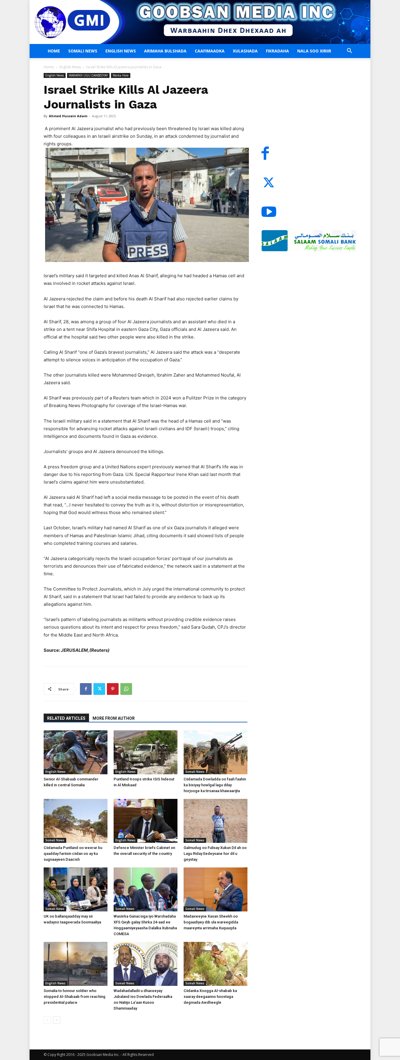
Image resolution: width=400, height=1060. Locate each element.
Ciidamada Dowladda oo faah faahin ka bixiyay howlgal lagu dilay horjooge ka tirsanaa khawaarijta (215, 785)
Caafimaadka (210, 51)
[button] (349, 51)
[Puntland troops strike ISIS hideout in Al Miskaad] (145, 752)
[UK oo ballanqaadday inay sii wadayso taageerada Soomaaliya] (75, 889)
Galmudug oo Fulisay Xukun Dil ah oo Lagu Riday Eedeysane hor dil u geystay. (215, 853)
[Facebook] (86, 689)
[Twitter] (99, 689)
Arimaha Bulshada (165, 51)
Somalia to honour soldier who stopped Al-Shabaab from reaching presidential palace (74, 996)
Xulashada (245, 51)
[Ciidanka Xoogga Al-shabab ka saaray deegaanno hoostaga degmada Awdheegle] (215, 964)
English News (120, 51)
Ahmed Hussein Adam (68, 116)
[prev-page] (47, 1020)
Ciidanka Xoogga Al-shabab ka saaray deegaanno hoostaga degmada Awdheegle (210, 996)
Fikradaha (277, 51)
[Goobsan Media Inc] (200, 22)
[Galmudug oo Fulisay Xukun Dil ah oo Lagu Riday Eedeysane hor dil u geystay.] (215, 821)
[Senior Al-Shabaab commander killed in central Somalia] (75, 752)
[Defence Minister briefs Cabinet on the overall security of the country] (145, 821)
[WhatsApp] (126, 689)
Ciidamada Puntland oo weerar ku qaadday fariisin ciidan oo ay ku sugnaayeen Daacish (73, 853)
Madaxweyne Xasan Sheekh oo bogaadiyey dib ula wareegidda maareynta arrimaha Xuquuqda (211, 922)
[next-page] (56, 1020)
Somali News (82, 51)
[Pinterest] (113, 689)
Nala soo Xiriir (314, 51)
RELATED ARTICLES (66, 718)
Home (54, 51)
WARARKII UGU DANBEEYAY (88, 75)
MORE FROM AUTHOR (114, 718)
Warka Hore (121, 75)
